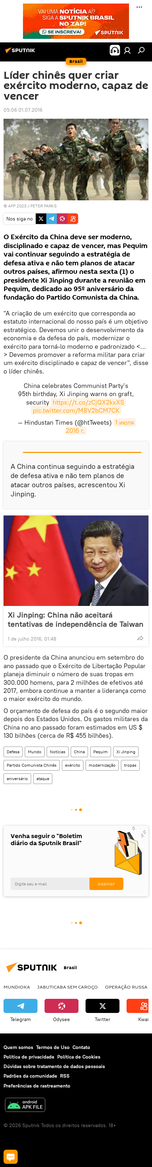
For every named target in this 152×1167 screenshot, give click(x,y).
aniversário (17, 778)
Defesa (13, 751)
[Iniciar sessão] (127, 50)
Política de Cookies (78, 1057)
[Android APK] (25, 1106)
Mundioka (17, 987)
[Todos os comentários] (11, 1157)
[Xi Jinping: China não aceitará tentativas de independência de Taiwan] (76, 560)
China (79, 751)
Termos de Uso (53, 1047)
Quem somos (18, 1047)
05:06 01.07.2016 (23, 110)
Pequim (100, 751)
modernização (102, 765)
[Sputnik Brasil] (21, 53)
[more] (140, 638)
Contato (81, 1047)
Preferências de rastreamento (37, 1086)
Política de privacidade (29, 1057)
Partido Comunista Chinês (32, 765)
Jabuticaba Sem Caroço (67, 987)
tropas (130, 765)
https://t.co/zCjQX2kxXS (88, 402)
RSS (65, 1076)
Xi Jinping (125, 751)
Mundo (34, 751)
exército (72, 765)
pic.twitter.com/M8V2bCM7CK (76, 410)
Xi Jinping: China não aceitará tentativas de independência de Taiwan (76, 619)
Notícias (57, 751)
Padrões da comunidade (30, 1076)
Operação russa (126, 987)
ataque (42, 778)
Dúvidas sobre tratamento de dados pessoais (54, 1066)
